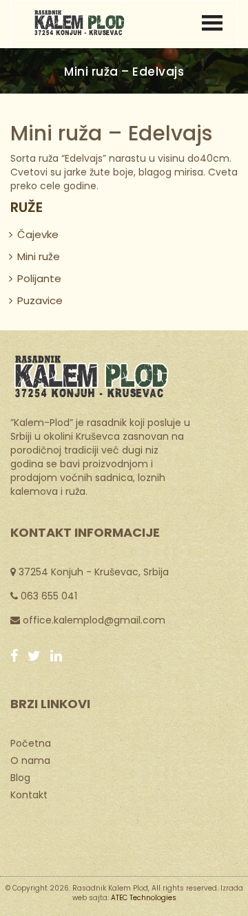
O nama (30, 760)
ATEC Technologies (143, 898)
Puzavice (40, 300)
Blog (20, 777)
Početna (30, 742)
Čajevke (38, 234)
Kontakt (29, 794)
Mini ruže (38, 256)
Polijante (39, 278)
